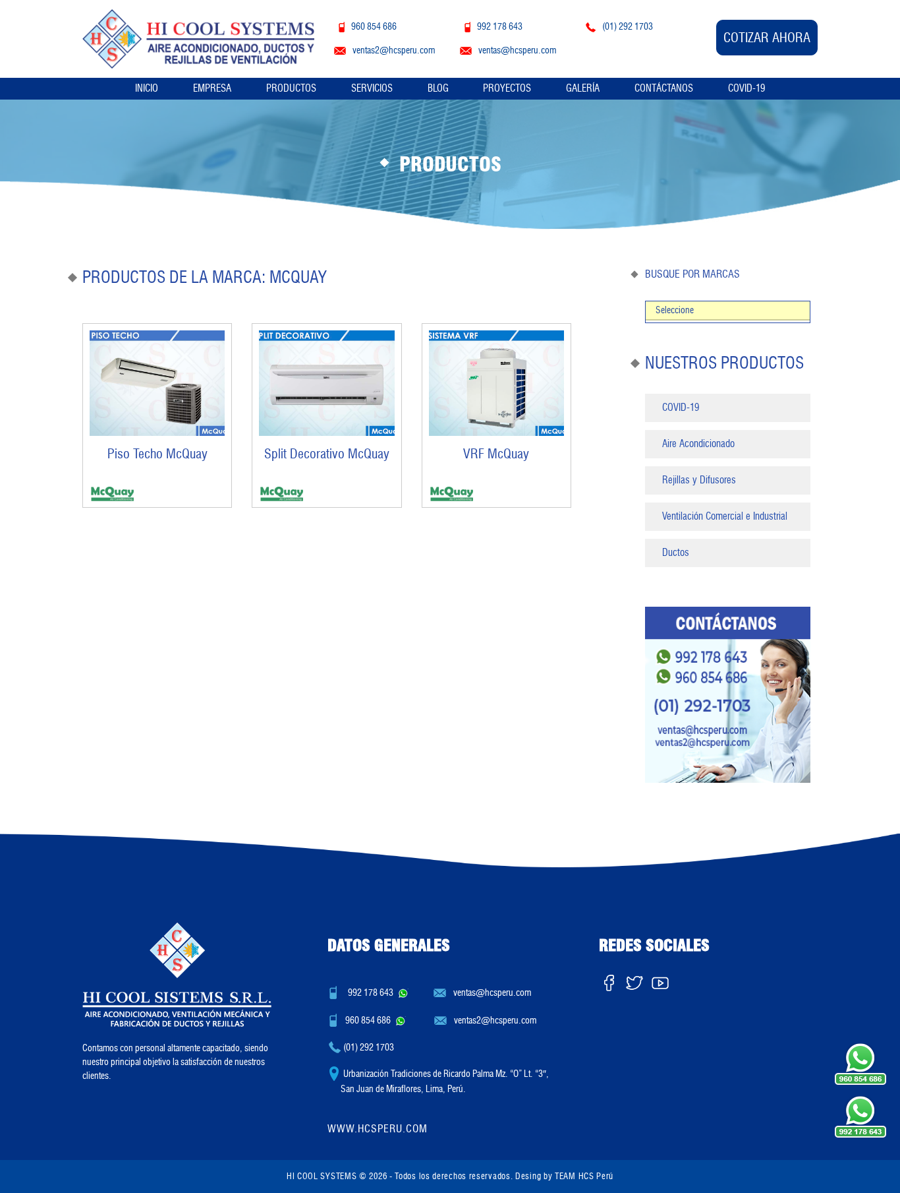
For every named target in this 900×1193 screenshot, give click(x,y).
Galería (583, 88)
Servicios (372, 88)
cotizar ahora (766, 38)
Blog (438, 88)
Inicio (146, 88)
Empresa (212, 88)
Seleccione (675, 310)
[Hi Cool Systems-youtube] (660, 980)
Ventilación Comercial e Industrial (724, 516)
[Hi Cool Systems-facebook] (609, 980)
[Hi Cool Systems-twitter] (634, 980)
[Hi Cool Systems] (198, 36)
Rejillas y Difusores (699, 480)
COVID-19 (746, 88)
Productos (291, 88)
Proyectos (507, 88)
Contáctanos (663, 88)
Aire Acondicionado (698, 444)
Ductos (675, 553)
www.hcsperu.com (377, 1128)
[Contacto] (727, 694)
